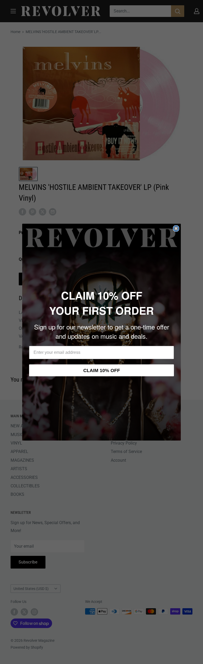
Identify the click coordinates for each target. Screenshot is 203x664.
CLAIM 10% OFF (101, 370)
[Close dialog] (176, 228)
